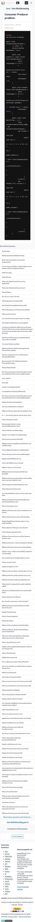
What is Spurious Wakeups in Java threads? (15, 528)
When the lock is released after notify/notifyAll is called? (16, 585)
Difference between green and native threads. (15, 813)
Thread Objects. (6, 292)
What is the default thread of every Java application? (13, 282)
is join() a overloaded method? (11, 387)
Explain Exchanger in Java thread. (12, 757)
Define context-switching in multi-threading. (15, 625)
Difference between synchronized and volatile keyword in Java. (15, 606)
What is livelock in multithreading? (12, 430)
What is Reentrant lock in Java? (11, 489)
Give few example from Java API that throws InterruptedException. (15, 356)
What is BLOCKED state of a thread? (12, 463)
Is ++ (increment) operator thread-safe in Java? (16, 415)
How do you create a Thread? (10, 296)
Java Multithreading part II (17, 822)
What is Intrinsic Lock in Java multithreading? (16, 454)
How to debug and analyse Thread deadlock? (15, 662)
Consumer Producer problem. (11, 344)
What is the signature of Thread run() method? (16, 310)
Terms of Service (24, 917)
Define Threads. (6, 277)
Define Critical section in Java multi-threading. (16, 517)
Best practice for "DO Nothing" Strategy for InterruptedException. (14, 362)
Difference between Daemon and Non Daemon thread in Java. (16, 537)
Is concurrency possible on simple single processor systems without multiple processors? (17, 267)
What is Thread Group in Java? (11, 642)
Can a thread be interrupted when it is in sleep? (16, 318)
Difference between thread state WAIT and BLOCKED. (14, 473)
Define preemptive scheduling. (11, 690)
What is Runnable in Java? (10, 506)
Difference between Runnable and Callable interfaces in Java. (15, 782)
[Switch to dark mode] (17, 3)
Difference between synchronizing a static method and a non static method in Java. (17, 479)
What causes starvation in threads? (12, 439)
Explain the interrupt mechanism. (12, 402)
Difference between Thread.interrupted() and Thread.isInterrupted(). (15, 349)
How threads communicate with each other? (15, 601)
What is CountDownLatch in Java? (12, 714)
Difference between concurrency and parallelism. (16, 547)
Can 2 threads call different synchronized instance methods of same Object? (17, 704)
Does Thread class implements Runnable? (14, 305)
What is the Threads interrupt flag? (12, 787)
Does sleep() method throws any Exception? (15, 323)
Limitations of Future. (8, 802)
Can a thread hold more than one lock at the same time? (16, 494)
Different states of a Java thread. (11, 467)
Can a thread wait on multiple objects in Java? (15, 558)
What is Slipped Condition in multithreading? (15, 450)
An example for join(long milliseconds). (14, 391)
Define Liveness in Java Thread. (11, 597)
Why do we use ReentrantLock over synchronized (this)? (16, 591)
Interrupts (5, 383)
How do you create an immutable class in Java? (16, 733)
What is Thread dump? (8, 653)
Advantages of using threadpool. (11, 677)
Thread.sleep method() (9, 367)
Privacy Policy (13, 917)
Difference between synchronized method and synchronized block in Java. (15, 501)
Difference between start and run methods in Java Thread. (17, 511)
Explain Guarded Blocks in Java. (11, 459)
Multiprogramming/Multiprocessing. (13, 255)
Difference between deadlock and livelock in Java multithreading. (16, 444)
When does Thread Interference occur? (13, 288)
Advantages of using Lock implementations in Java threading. (17, 775)
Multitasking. (6, 251)
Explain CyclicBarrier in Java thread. (13, 723)
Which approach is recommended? (12, 301)
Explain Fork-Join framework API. (12, 753)
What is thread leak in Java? (10, 709)
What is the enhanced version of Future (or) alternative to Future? (15, 808)
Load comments (18, 836)
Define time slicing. (7, 621)
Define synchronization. (9, 314)
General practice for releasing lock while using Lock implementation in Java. (17, 769)
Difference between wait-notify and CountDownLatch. (12, 728)
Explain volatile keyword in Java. (12, 744)
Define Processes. (7, 273)
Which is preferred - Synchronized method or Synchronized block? (15, 630)
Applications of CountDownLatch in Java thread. (16, 718)
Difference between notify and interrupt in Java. (16, 575)
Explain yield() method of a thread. (12, 699)
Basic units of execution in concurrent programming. (13, 261)
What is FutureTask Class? (10, 792)
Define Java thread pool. (9, 672)
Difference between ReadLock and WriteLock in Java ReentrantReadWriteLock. (16, 763)
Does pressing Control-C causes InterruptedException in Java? (11, 425)
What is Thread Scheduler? (10, 616)
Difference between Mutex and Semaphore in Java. (17, 571)
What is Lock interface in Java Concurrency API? (16, 686)
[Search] (26, 2)
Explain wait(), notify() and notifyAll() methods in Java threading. (17, 552)
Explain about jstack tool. (9, 657)
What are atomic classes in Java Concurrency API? (17, 681)
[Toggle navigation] (31, 2)
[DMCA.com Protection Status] (6, 921)
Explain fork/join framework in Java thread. (15, 749)
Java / (9, 8)
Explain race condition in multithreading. (14, 435)
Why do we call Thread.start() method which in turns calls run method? (16, 338)
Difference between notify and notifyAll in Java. (16, 580)
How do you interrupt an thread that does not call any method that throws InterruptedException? (16, 373)
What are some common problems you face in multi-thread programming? (15, 797)
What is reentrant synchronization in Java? (15, 484)
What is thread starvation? (10, 420)
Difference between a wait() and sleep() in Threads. (17, 543)
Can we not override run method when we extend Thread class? (16, 667)
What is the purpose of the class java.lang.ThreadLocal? (11, 739)
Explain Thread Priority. (9, 612)
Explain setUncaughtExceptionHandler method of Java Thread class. (17, 648)
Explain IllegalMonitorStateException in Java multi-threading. (15, 522)
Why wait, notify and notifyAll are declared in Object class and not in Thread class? (15, 637)
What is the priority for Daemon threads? (14, 694)
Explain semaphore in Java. (10, 566)
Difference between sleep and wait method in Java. (17, 411)
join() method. (6, 378)
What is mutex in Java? (9, 562)
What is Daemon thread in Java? (11, 532)
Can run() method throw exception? (13, 406)
